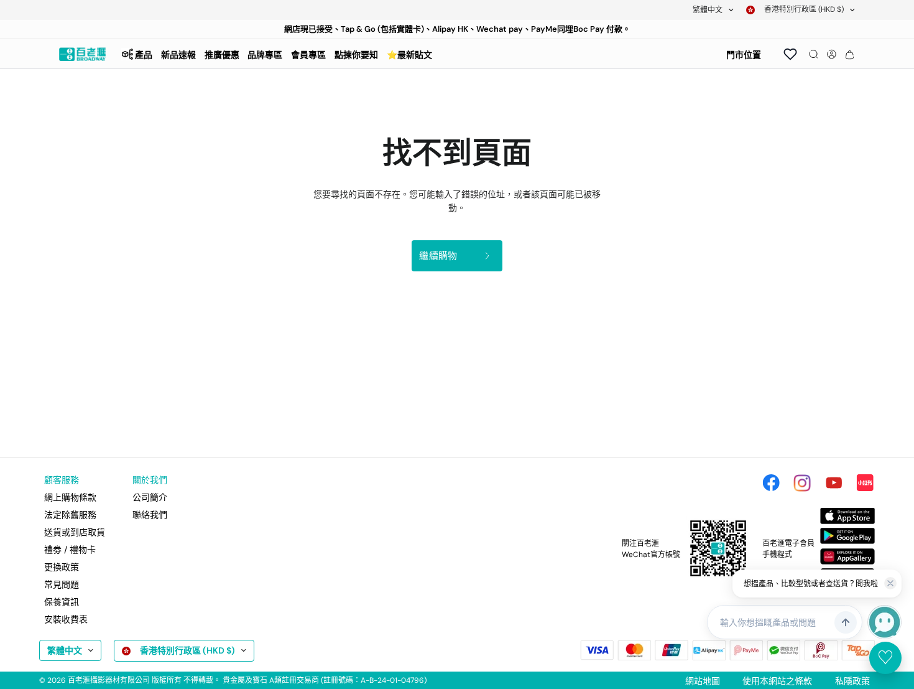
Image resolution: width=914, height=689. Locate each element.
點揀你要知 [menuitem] (356, 54)
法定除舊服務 (70, 514)
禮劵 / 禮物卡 (70, 549)
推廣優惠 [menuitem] (222, 54)
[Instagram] (802, 483)
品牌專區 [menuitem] (264, 54)
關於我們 (149, 479)
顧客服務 (61, 479)
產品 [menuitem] (143, 54)
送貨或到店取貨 (74, 532)
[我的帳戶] (831, 54)
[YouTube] (834, 483)
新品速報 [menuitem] (178, 54)
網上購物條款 (70, 497)
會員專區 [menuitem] (308, 54)
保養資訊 (61, 601)
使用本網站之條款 (777, 681)
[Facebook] (771, 483)
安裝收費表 (66, 619)
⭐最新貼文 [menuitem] (409, 54)
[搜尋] (813, 54)
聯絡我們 (149, 514)
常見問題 (61, 584)
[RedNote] (865, 483)
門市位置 (743, 54)
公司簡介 (149, 497)
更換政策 (61, 567)
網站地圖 (702, 681)
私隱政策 (852, 681)
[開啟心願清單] (790, 54)
